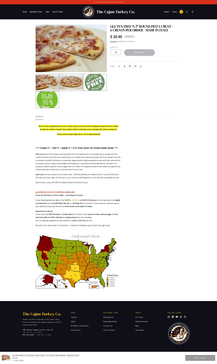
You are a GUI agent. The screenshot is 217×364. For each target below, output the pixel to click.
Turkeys (74, 317)
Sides (73, 321)
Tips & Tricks (57, 12)
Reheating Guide (110, 321)
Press (174, 12)
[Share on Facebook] (119, 66)
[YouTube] (177, 317)
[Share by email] (135, 66)
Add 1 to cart (200, 358)
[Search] (181, 12)
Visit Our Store (109, 330)
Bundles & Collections (80, 326)
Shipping (113, 41)
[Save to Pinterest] (130, 66)
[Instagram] (169, 317)
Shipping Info (108, 317)
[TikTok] (181, 317)
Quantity (114, 47)
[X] (185, 317)
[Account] (187, 12)
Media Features (141, 321)
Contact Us (107, 326)
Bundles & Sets (36, 12)
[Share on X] (124, 66)
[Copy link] (140, 66)
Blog (137, 326)
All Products (76, 330)
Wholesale (139, 330)
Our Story (139, 317)
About (166, 12)
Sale (47, 12)
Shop (25, 12)
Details (39, 116)
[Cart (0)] (192, 12)
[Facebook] (173, 317)
